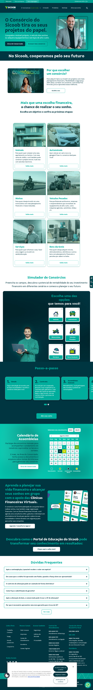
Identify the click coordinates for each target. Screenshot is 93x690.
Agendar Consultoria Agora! (20, 526)
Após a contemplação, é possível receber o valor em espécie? (28, 569)
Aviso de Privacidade (34, 676)
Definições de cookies (60, 680)
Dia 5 (70, 430)
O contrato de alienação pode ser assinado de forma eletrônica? (30, 584)
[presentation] (8, 1)
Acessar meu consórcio (36, 44)
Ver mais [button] (46, 612)
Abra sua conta (46, 416)
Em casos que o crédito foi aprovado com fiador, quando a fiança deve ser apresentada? (39, 576)
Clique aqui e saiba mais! (46, 549)
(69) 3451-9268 (78, 684)
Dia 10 (77, 430)
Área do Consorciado (15, 44)
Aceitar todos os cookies (60, 668)
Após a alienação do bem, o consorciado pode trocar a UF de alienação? (32, 598)
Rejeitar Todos (61, 674)
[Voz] (91, 282)
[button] (45, 404)
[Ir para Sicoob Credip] (10, 8)
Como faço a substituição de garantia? (20, 591)
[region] (42, 674)
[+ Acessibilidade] (91, 286)
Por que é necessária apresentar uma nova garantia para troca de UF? (32, 605)
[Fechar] (73, 667)
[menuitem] (8, 1)
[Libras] (91, 278)
